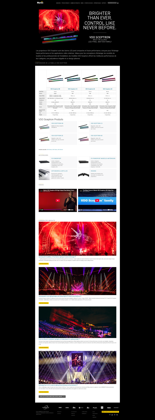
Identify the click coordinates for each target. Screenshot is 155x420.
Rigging (93, 171)
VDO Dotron (49, 149)
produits (59, 411)
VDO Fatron (54, 149)
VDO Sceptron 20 (90, 89)
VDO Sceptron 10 (72, 89)
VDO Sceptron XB (55, 89)
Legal (37, 414)
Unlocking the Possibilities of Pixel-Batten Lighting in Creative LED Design (57, 257)
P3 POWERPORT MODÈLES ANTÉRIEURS (103, 158)
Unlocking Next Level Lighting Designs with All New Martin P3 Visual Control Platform (59, 296)
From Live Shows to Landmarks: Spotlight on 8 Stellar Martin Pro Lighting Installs (58, 339)
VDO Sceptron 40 (107, 89)
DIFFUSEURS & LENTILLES (59, 171)
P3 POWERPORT (56, 158)
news (94, 415)
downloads (84, 411)
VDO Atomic (60, 149)
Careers (94, 417)
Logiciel (59, 413)
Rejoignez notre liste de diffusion (111, 411)
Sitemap (39, 414)
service (73, 413)
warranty (84, 413)
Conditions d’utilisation (49, 412)
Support (73, 415)
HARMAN (40, 411)
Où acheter (74, 411)
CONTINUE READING (44, 263)
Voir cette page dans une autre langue (51, 396)
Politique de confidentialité (40, 412)
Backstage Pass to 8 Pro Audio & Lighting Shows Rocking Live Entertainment (57, 385)
